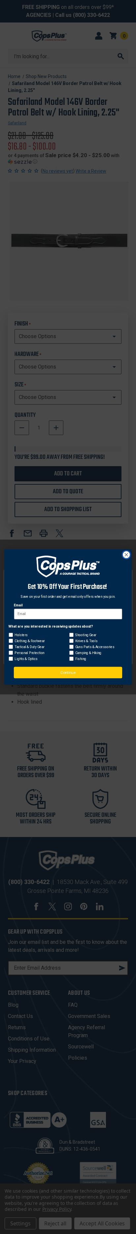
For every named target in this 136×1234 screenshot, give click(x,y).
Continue (68, 672)
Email (18, 605)
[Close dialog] (126, 555)
